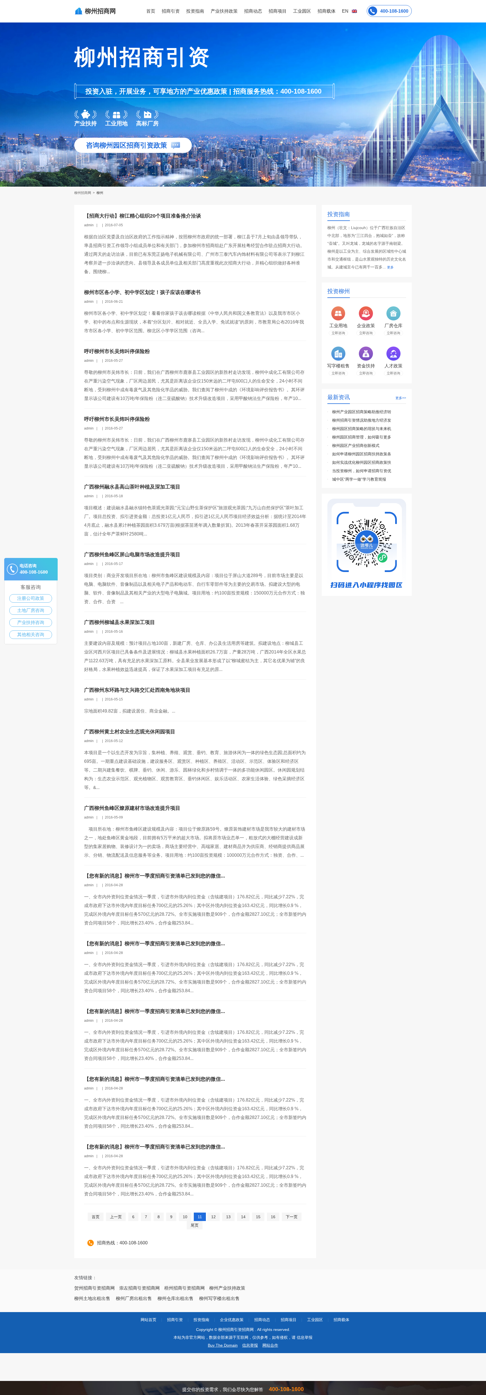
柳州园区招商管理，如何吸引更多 (361, 437)
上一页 (116, 1217)
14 (243, 1217)
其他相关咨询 (30, 634)
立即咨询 (338, 333)
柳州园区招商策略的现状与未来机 (361, 428)
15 (258, 1217)
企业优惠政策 (232, 1319)
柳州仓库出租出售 (176, 1298)
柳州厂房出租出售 (134, 1298)
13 (228, 1217)
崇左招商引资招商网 (139, 1288)
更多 (390, 267)
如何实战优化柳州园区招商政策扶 (361, 462)
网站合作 (270, 1345)
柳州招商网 (83, 193)
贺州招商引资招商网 (94, 1288)
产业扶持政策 (224, 11)
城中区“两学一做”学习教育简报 (359, 479)
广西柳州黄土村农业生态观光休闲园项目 (129, 731)
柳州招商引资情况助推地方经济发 (361, 420)
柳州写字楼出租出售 (219, 1298)
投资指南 (195, 11)
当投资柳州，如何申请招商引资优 (361, 471)
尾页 (195, 1225)
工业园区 (302, 11)
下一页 (292, 1217)
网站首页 (148, 1319)
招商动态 (253, 11)
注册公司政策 (30, 598)
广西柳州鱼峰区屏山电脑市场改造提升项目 (132, 554)
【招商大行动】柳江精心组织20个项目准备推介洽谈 (142, 216)
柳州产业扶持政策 (227, 1288)
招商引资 (171, 11)
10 (185, 1217)
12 (213, 1217)
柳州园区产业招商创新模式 (355, 445)
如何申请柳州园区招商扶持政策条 (361, 454)
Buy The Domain (223, 1345)
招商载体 (341, 1319)
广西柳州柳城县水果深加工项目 (119, 622)
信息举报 (250, 1345)
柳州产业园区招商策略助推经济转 (361, 412)
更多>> (400, 398)
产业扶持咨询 (30, 622)
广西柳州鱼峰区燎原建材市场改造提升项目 (132, 808)
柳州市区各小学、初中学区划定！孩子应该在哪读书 (142, 292)
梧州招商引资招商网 (184, 1288)
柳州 (99, 193)
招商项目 (278, 11)
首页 (150, 11)
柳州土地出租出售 (92, 1298)
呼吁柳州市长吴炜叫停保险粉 (117, 351)
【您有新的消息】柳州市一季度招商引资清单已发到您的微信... (154, 876)
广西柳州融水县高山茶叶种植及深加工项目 (132, 487)
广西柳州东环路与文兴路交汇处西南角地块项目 (137, 690)
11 (200, 1217)
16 (273, 1217)
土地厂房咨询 (30, 610)
